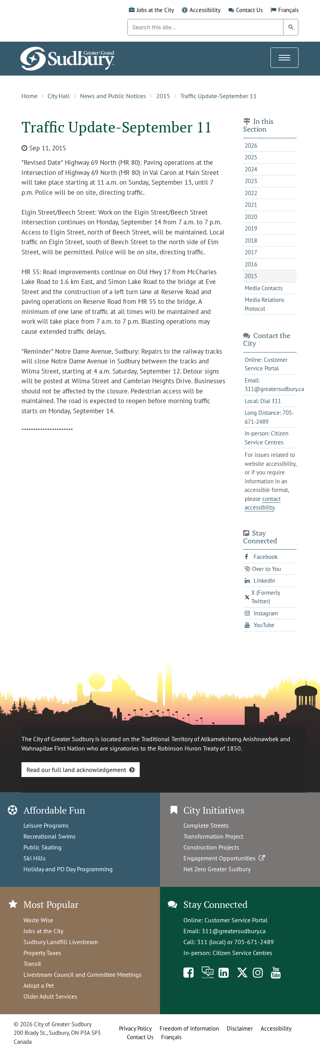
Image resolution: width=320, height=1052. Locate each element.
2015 (163, 96)
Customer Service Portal (236, 920)
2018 (251, 240)
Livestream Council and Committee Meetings (82, 974)
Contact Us (249, 10)
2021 (251, 204)
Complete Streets (206, 825)
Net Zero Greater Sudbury (217, 869)
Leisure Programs (46, 825)
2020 (251, 216)
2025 (251, 157)
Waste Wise (38, 920)
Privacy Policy (135, 1028)
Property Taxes (42, 953)
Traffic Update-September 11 (218, 96)
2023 (251, 181)
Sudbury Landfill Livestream (60, 942)
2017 (251, 252)
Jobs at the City (155, 10)
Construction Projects (211, 847)
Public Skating (42, 847)
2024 (251, 169)
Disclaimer (240, 1028)
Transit (32, 963)
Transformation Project (213, 836)
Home (29, 96)
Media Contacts (264, 288)
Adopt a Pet (38, 985)
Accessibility (205, 10)
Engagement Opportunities (221, 858)
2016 (251, 264)
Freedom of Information (189, 1028)
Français (288, 10)
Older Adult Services (50, 996)
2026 (251, 145)
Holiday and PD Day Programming (68, 869)
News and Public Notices (113, 96)
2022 (251, 193)
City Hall (59, 96)
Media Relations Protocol (264, 304)
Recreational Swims (49, 836)
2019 (251, 228)
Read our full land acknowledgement (76, 770)
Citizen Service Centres (242, 953)
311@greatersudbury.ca (234, 931)
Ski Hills (34, 858)
